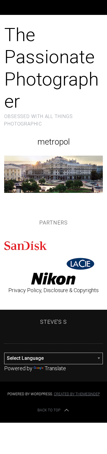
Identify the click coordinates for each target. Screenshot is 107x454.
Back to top (48, 410)
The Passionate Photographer (51, 68)
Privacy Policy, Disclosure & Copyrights (53, 290)
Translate (55, 368)
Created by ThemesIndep (77, 394)
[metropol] (53, 191)
